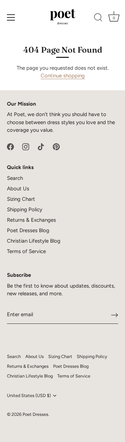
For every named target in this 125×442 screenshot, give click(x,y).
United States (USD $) (29, 395)
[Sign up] (114, 314)
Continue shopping (63, 76)
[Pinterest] (56, 146)
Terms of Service (26, 251)
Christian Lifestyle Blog (33, 241)
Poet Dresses (35, 414)
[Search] (98, 18)
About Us (18, 188)
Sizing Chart (21, 199)
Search (15, 178)
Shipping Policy (24, 209)
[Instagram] (25, 146)
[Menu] (11, 17)
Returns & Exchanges (31, 220)
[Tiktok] (41, 146)
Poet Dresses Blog (28, 230)
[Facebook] (10, 146)
